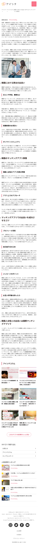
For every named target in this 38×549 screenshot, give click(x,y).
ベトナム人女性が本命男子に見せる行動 (21, 496)
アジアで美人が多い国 (16, 480)
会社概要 (19, 531)
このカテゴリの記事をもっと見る (19, 435)
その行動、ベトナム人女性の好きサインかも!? (23, 473)
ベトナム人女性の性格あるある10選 (20, 465)
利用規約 (19, 534)
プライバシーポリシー (19, 538)
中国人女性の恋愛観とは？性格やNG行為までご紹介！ (24, 488)
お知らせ (5, 448)
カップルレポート (8, 456)
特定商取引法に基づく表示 (19, 542)
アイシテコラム (13, 20)
